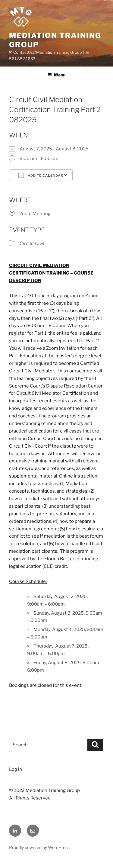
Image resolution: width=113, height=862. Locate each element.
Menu (59, 74)
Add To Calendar (45, 175)
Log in (15, 769)
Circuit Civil (32, 243)
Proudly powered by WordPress (39, 847)
